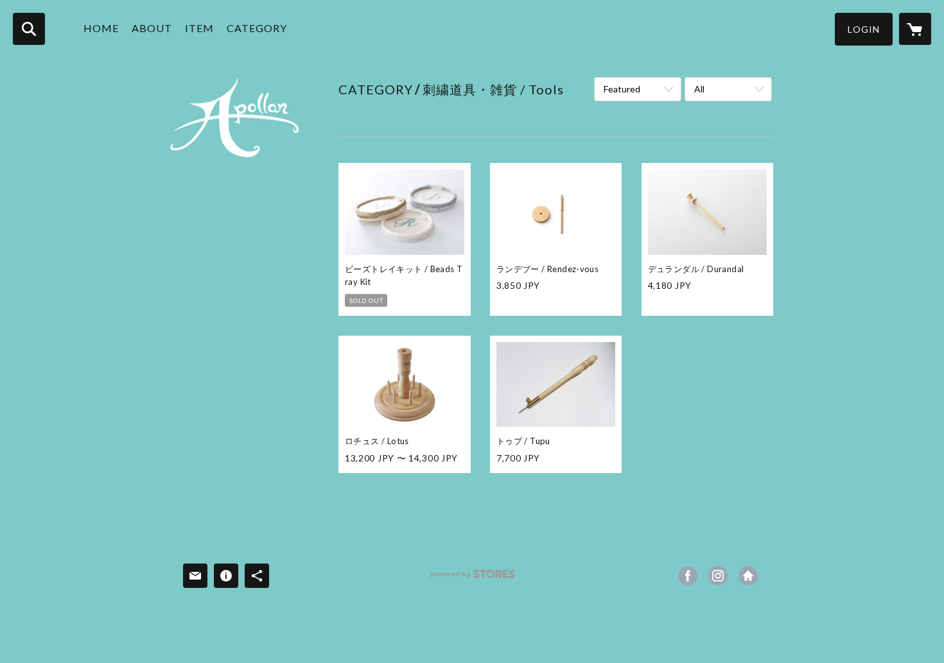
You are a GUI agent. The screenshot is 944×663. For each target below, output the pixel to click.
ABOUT (152, 28)
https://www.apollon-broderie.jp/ (748, 575)
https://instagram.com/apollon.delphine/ (718, 575)
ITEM (199, 28)
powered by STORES (472, 578)
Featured (622, 88)
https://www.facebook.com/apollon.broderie (687, 575)
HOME (101, 28)
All (699, 88)
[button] (864, 29)
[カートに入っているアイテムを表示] (915, 29)
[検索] (29, 29)
